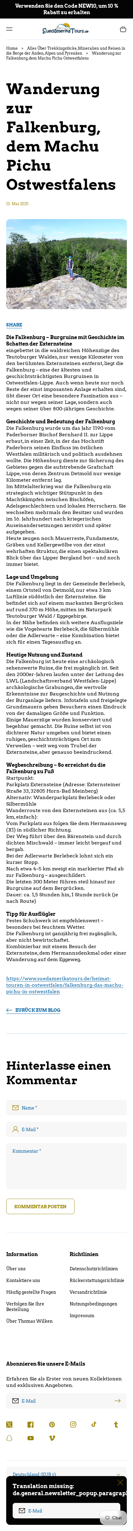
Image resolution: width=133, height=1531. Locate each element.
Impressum (82, 1315)
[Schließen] (120, 1482)
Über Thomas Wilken (29, 1321)
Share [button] (14, 324)
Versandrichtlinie (88, 1292)
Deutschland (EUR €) (34, 1474)
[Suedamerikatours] (67, 29)
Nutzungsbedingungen (93, 1303)
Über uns (16, 1268)
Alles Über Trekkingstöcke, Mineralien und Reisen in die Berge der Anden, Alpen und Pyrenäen (65, 51)
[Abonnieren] (119, 1401)
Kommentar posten (40, 1206)
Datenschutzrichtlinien (94, 1268)
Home (12, 48)
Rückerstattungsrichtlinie (97, 1280)
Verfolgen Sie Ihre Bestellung (25, 1306)
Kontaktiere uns (23, 1280)
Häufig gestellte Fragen (31, 1292)
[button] (9, 29)
